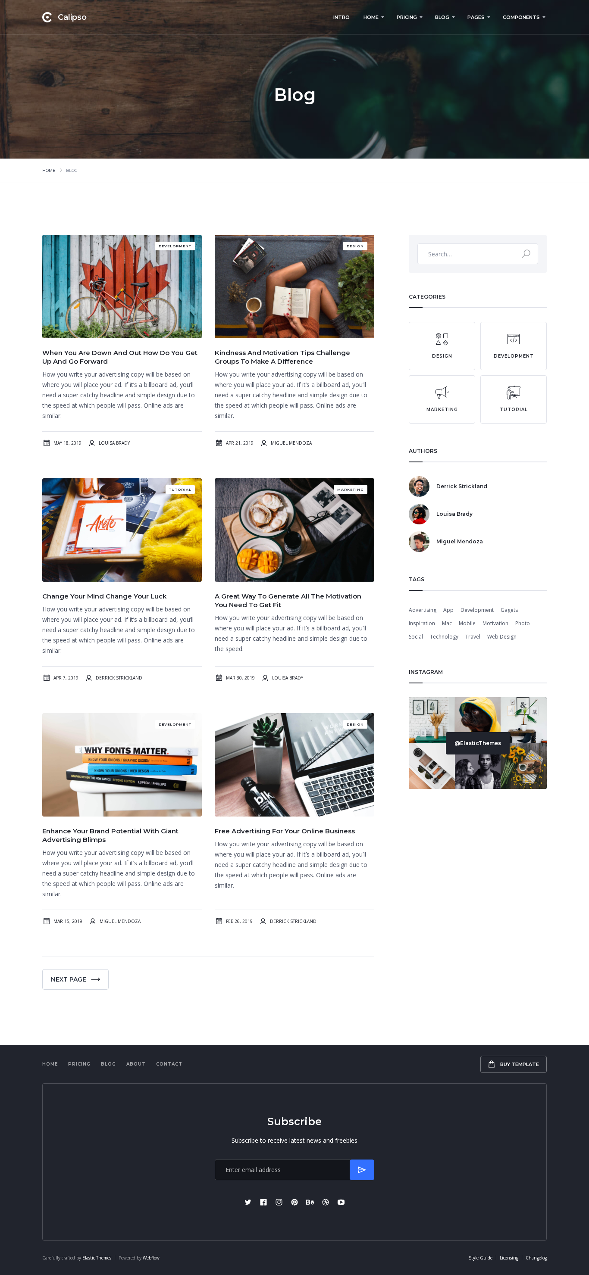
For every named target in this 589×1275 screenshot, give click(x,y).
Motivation (495, 623)
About (136, 1064)
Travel (472, 636)
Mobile (467, 623)
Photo (522, 623)
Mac (447, 623)
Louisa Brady (114, 443)
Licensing (509, 1258)
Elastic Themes (96, 1258)
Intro (341, 17)
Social (416, 636)
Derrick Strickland (119, 678)
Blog (108, 1064)
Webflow (151, 1258)
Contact (169, 1064)
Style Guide (480, 1258)
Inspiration (422, 623)
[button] (373, 17)
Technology (444, 636)
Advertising (422, 610)
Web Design (502, 636)
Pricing (79, 1064)
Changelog (536, 1258)
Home (49, 170)
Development (477, 610)
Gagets (509, 610)
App (448, 610)
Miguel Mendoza (291, 443)
